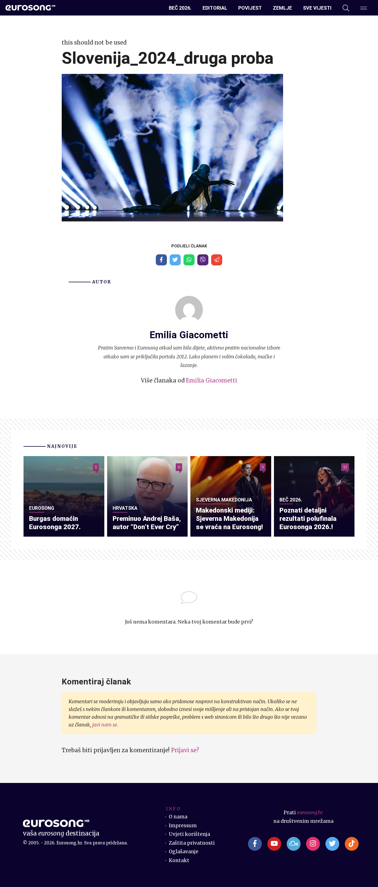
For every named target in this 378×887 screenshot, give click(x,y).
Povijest (250, 8)
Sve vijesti (317, 8)
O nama (178, 817)
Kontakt (179, 860)
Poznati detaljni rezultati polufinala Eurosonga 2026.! (307, 518)
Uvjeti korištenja (189, 834)
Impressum (183, 826)
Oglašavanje (183, 852)
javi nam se (104, 725)
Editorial (215, 8)
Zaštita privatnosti (192, 843)
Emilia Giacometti (211, 380)
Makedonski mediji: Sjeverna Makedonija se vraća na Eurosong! (229, 518)
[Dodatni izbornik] (363, 8)
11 (345, 467)
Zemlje (282, 8)
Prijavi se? (185, 750)
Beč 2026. (180, 8)
